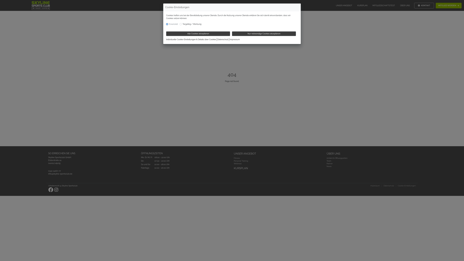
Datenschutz (222, 39)
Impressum (235, 39)
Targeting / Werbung (192, 24)
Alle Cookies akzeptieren (198, 34)
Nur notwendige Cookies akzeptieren (264, 34)
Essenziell (173, 24)
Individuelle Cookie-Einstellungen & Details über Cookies (191, 39)
